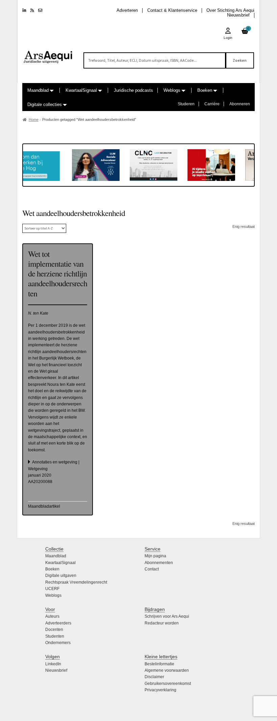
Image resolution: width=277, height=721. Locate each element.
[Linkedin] (24, 10)
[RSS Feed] (32, 10)
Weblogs (171, 90)
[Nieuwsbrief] (40, 10)
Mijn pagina (155, 556)
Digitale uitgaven (60, 575)
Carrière (212, 104)
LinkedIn (53, 664)
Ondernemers (58, 642)
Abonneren (239, 104)
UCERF (52, 588)
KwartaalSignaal (81, 90)
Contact (152, 569)
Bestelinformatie (159, 664)
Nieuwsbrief (238, 15)
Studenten (54, 636)
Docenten (54, 629)
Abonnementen (159, 562)
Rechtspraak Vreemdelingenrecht (76, 582)
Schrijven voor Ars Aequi (167, 616)
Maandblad (38, 90)
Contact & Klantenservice (172, 10)
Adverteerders (58, 623)
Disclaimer (154, 676)
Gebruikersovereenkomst (168, 683)
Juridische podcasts (133, 90)
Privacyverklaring (160, 690)
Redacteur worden (162, 623)
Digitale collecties (44, 104)
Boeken (204, 90)
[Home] (48, 54)
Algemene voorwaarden (167, 670)
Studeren (186, 104)
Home (34, 119)
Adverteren (127, 10)
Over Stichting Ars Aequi (230, 10)
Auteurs (52, 616)
